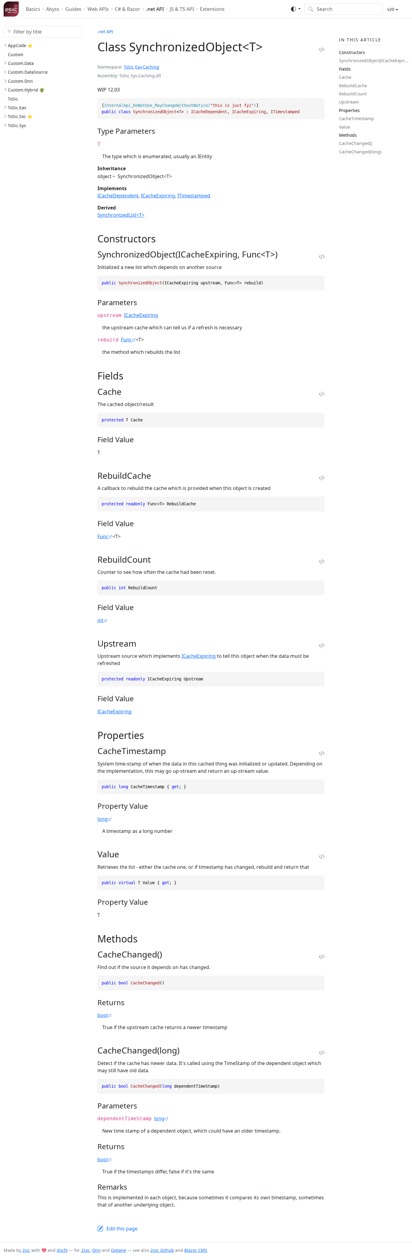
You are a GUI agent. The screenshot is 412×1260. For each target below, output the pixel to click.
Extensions (212, 9)
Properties (349, 110)
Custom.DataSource (28, 72)
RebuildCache (353, 85)
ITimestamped (193, 195)
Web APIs (98, 9)
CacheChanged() (355, 143)
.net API (155, 9)
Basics (33, 9)
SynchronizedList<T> (120, 215)
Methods (348, 135)
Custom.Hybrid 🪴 (26, 90)
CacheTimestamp (356, 118)
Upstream (349, 102)
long (102, 819)
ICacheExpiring (158, 195)
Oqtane (118, 1250)
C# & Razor (127, 9)
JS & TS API (182, 9)
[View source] (322, 49)
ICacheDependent (117, 195)
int (100, 620)
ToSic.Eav (17, 107)
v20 (390, 9)
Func (126, 339)
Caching (151, 67)
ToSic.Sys (17, 125)
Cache (345, 77)
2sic (26, 1250)
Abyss (52, 9)
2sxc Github (162, 1250)
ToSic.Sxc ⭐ (20, 116)
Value (344, 127)
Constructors (352, 52)
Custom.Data (21, 63)
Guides (73, 9)
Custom (15, 54)
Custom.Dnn (20, 81)
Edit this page (122, 1228)
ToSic (13, 98)
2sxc (85, 1250)
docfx (62, 1250)
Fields (345, 69)
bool (102, 1015)
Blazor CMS (195, 1250)
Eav (138, 67)
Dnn (96, 1250)
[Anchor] (160, 131)
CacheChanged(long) (360, 151)
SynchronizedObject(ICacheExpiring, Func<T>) (373, 60)
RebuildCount (353, 94)
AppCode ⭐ (20, 45)
